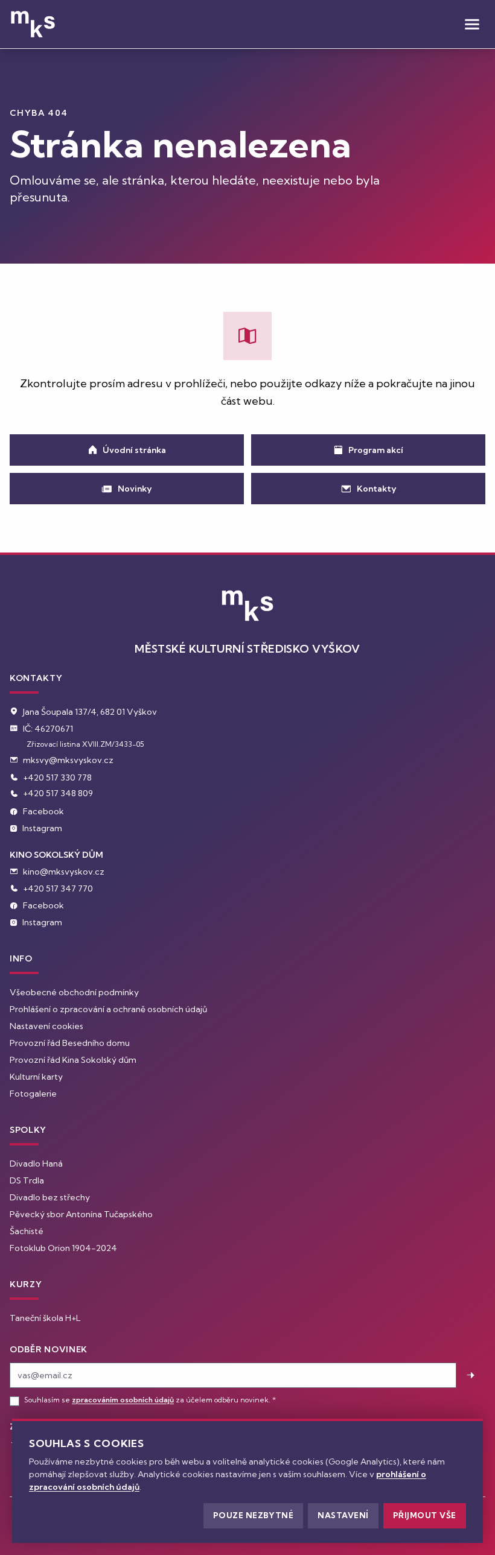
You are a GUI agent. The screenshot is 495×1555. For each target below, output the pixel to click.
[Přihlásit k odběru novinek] (470, 1375)
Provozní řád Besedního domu (70, 1042)
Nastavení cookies (46, 1026)
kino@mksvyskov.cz (63, 871)
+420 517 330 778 (57, 777)
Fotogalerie (33, 1093)
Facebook (43, 811)
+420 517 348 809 (58, 793)
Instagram (42, 828)
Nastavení (343, 1515)
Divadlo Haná (36, 1163)
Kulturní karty (36, 1076)
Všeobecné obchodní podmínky (74, 992)
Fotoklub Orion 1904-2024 (63, 1248)
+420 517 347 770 (58, 888)
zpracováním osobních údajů (123, 1399)
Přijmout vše (424, 1515)
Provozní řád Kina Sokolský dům (73, 1059)
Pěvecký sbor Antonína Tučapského (81, 1214)
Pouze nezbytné (253, 1515)
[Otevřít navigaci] (472, 24)
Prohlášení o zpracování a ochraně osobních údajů (108, 1009)
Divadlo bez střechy (50, 1197)
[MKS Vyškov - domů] (33, 24)
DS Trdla (27, 1180)
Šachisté (26, 1231)
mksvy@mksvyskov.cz (68, 760)
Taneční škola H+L (45, 1318)
